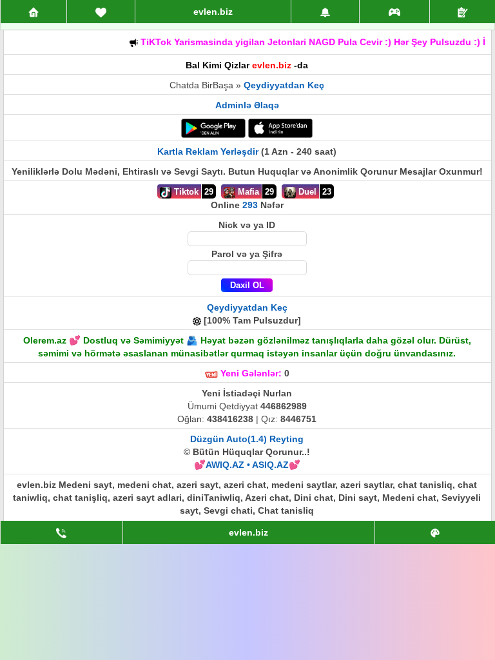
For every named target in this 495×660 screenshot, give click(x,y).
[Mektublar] (325, 11)
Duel (306, 192)
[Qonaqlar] (394, 11)
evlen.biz (213, 11)
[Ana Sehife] (33, 11)
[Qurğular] (462, 11)
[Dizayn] (435, 532)
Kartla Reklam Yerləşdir (207, 151)
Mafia (247, 192)
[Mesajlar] (101, 11)
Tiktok (185, 192)
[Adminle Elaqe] (62, 532)
